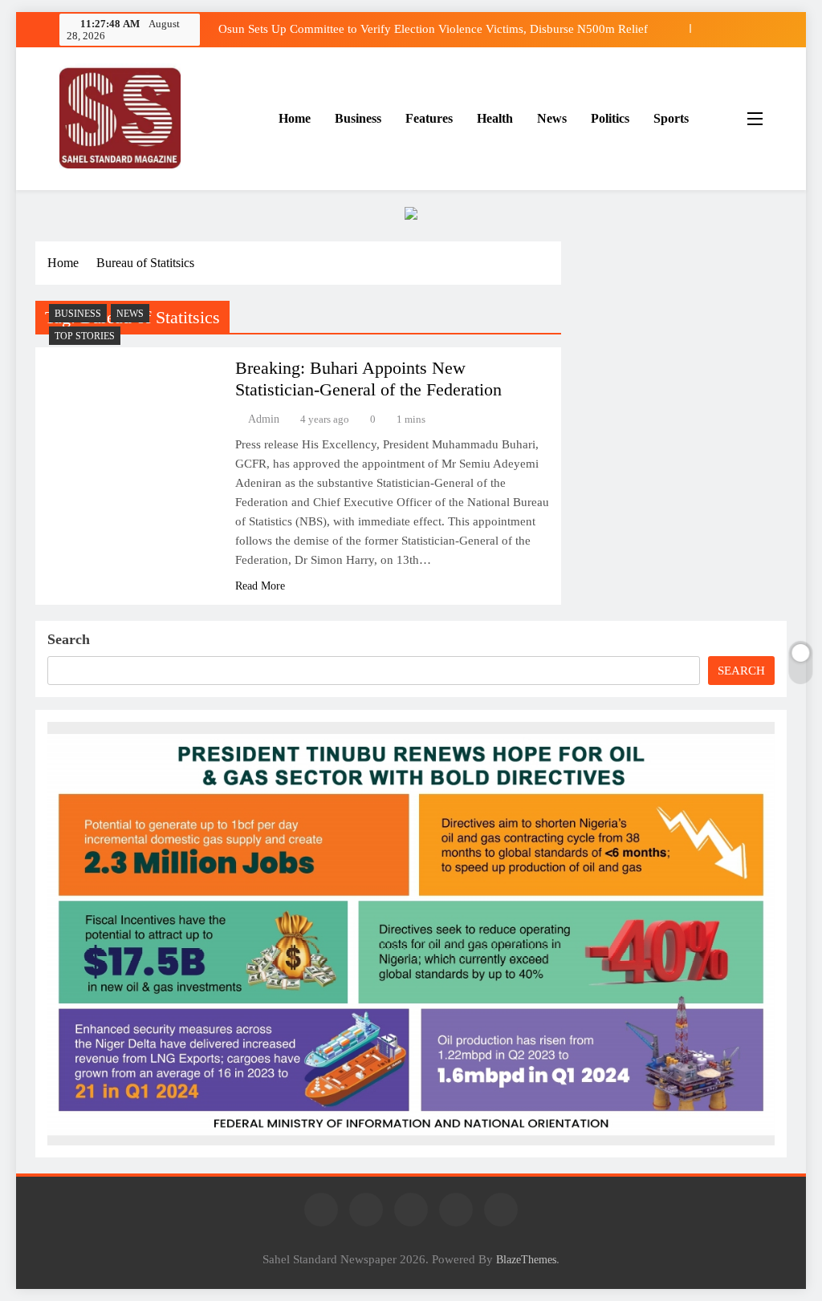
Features (429, 118)
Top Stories (85, 336)
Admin (263, 419)
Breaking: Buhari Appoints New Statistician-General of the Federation (368, 378)
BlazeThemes (526, 1259)
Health (495, 118)
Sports (671, 118)
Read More (260, 586)
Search (68, 639)
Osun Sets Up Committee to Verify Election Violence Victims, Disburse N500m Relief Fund (433, 28)
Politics (610, 118)
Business (358, 118)
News (552, 118)
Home (295, 118)
